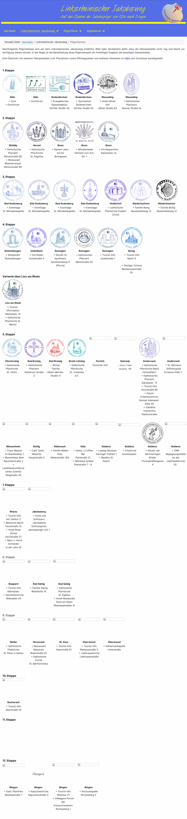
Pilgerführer (71, 30)
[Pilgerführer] (80, 31)
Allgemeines (94, 30)
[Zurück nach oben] (183, 815)
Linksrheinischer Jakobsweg (38, 30)
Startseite (9, 30)
